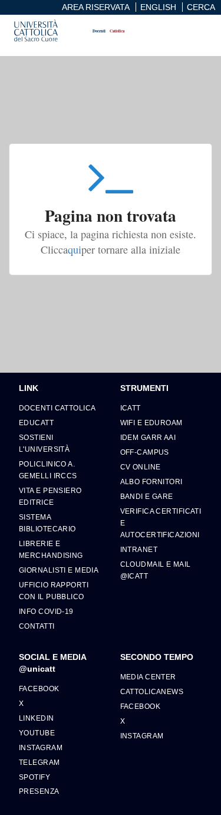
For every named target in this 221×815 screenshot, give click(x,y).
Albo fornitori (151, 481)
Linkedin (36, 718)
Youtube (37, 733)
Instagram (40, 747)
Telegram (39, 762)
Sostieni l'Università (44, 443)
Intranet (139, 549)
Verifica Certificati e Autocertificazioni (161, 522)
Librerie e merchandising (51, 549)
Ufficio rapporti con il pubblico (53, 590)
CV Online (140, 467)
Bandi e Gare (146, 496)
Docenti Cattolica (57, 408)
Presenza (39, 791)
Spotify (34, 777)
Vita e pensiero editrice (50, 496)
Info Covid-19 (46, 611)
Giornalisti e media (58, 570)
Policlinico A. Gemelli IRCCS (48, 469)
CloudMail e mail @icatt (155, 570)
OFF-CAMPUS (144, 452)
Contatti (37, 626)
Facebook (39, 688)
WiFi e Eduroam (151, 422)
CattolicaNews (152, 691)
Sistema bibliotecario (47, 523)
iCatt (130, 408)
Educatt (36, 422)
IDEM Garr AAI (148, 437)
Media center (148, 677)
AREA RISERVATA (96, 7)
